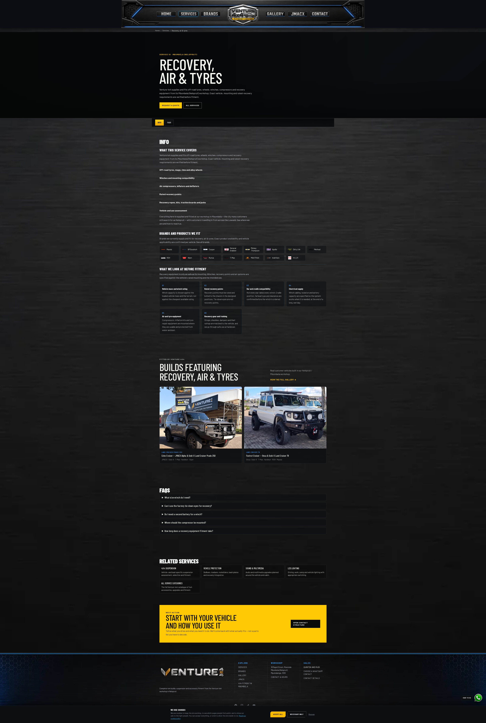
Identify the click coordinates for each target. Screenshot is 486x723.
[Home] (166, 14)
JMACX (241, 679)
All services (192, 105)
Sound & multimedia (255, 568)
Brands (242, 671)
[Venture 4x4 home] (243, 14)
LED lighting (293, 568)
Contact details (312, 678)
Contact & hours (279, 677)
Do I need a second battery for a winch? (183, 514)
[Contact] (320, 14)
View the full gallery (283, 379)
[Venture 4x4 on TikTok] (248, 705)
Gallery (242, 675)
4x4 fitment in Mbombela (245, 684)
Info (159, 122)
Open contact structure (300, 624)
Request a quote (170, 105)
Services (165, 30)
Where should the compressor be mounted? (185, 522)
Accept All (278, 714)
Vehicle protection (212, 568)
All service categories (172, 583)
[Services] (188, 14)
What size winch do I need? (177, 497)
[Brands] (210, 14)
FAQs (169, 122)
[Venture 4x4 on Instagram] (242, 705)
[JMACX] (297, 14)
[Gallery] (275, 14)
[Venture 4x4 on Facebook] (236, 705)
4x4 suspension (168, 568)
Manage (312, 714)
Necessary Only (296, 714)
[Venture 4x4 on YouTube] (254, 705)
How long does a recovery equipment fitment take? (189, 530)
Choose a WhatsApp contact (313, 672)
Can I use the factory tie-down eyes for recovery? (188, 505)
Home (157, 30)
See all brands (202, 242)
